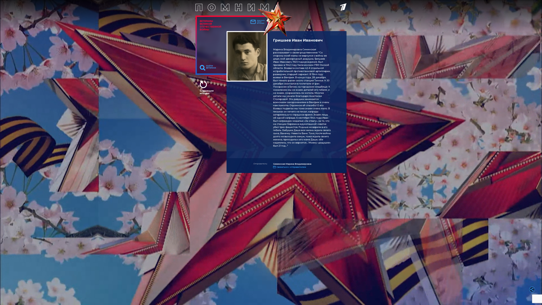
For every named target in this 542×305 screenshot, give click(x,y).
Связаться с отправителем (291, 167)
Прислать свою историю (261, 22)
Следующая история (207, 92)
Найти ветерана (211, 67)
